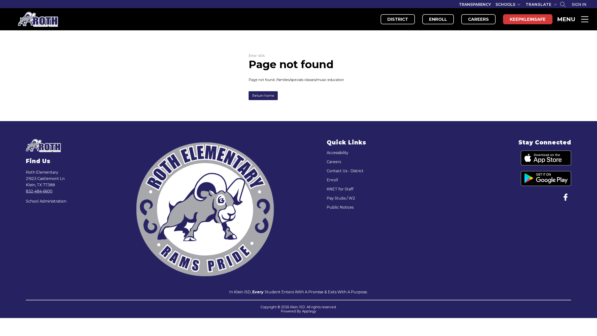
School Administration (46, 201)
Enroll (438, 19)
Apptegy (309, 311)
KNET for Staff (340, 189)
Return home (263, 96)
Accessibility (337, 152)
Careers (478, 19)
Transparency (475, 4)
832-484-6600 (39, 191)
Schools (505, 4)
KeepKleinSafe (528, 19)
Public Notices (340, 207)
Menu (566, 19)
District (397, 19)
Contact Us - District (345, 171)
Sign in (579, 4)
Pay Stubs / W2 (341, 198)
